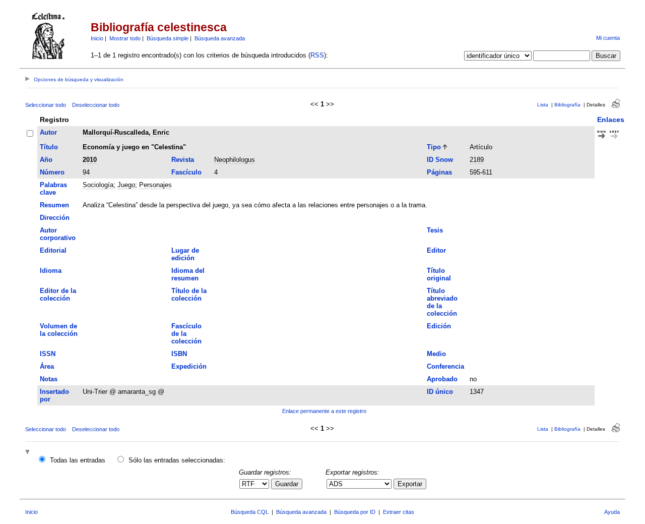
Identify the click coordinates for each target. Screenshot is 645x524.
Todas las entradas (77, 460)
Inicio (97, 38)
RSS (317, 55)
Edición (439, 326)
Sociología (98, 185)
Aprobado (442, 379)
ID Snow (440, 159)
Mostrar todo (125, 38)
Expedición (189, 366)
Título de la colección (189, 294)
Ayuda (612, 512)
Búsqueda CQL (250, 512)
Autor (48, 132)
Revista (182, 159)
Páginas (439, 172)
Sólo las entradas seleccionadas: (176, 460)
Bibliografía (567, 104)
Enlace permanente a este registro (324, 411)
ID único (440, 391)
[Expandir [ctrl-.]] (28, 452)
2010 (90, 159)
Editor (436, 250)
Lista (542, 104)
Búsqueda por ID (354, 512)
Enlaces (610, 119)
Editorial (53, 250)
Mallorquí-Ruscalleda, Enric (126, 132)
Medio (436, 354)
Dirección (55, 217)
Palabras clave (53, 188)
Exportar (410, 484)
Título (49, 147)
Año (46, 159)
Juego (126, 185)
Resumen (54, 205)
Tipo (434, 147)
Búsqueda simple (167, 38)
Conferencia (445, 366)
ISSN (47, 354)
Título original (439, 274)
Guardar (286, 484)
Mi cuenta (608, 38)
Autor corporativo (58, 234)
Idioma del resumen (188, 274)
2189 (477, 159)
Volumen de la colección (59, 329)
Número (52, 172)
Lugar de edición (185, 254)
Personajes (155, 185)
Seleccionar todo (45, 105)
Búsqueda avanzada (220, 38)
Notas (48, 379)
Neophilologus (234, 159)
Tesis (435, 230)
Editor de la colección (58, 294)
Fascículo (186, 172)
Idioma (50, 270)
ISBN (179, 354)
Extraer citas (398, 512)
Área (47, 366)
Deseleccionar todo (95, 105)
